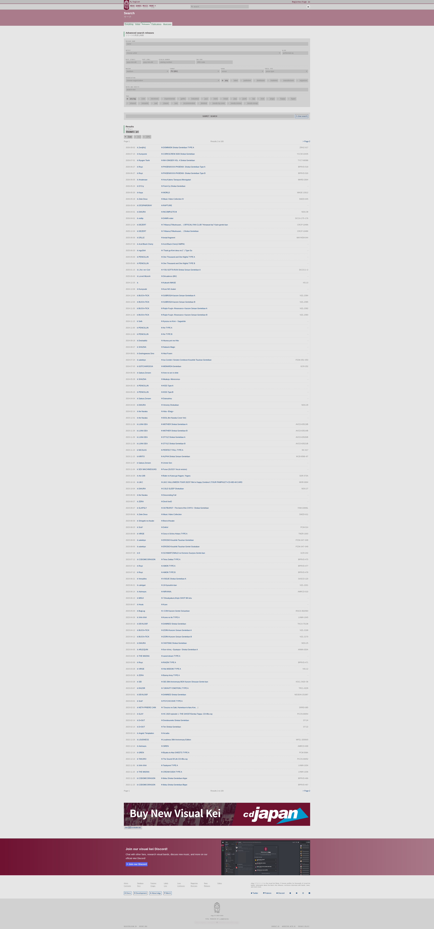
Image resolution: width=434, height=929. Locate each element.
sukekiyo (142, 360)
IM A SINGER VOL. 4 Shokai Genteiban (179, 160)
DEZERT (142, 225)
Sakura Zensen (145, 373)
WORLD (166, 193)
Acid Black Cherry (146, 244)
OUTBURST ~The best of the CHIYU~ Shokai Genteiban (186, 508)
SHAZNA (142, 347)
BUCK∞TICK (144, 296)
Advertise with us (288, 926)
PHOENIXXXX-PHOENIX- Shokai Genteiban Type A (184, 167)
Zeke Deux (143, 199)
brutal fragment (169, 238)
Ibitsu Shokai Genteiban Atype (175, 778)
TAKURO (142, 759)
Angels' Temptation (146, 733)
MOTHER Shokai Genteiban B (175, 431)
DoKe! (165, 527)
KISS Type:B (168, 392)
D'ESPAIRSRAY (145, 205)
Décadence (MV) (170, 276)
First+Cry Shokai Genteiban (174, 186)
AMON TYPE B (169, 572)
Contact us (275, 926)
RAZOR (142, 688)
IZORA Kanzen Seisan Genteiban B (177, 637)
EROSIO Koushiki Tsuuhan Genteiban (178, 540)
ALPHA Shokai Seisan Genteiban (176, 456)
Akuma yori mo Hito (171, 341)
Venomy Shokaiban (171, 405)
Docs (128, 893)
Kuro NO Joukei (169, 289)
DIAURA (142, 212)
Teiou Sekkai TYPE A (171, 559)
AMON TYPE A (169, 566)
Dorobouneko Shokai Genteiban (176, 720)
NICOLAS (143, 450)
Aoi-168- (142, 476)
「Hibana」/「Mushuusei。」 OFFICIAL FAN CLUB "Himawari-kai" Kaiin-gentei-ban (195, 225)
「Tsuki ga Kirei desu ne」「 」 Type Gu (177, 250)
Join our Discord (138, 864)
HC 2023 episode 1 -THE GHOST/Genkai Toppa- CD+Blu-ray (187, 714)
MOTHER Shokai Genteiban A (175, 424)
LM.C (141, 482)
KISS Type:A (168, 386)
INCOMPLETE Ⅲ (170, 212)
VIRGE (141, 534)
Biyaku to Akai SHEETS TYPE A (176, 753)
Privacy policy (303, 926)
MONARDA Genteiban (172, 366)
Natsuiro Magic (169, 347)
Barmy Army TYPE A (171, 675)
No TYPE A (167, 328)
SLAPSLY (143, 508)
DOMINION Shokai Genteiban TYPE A (178, 147)
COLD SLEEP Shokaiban (173, 489)
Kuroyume (143, 154)
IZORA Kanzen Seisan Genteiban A (177, 630)
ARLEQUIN (143, 650)
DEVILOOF (143, 624)
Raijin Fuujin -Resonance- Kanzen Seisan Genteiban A (185, 308)
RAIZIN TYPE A (169, 662)
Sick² (141, 527)
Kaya (141, 193)
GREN (141, 753)
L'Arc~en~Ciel (144, 270)
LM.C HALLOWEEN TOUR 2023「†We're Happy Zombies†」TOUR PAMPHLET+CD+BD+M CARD (202, 482)
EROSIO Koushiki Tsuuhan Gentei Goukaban (181, 547)
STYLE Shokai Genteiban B (174, 444)
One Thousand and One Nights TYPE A (179, 257)
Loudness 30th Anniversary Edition (177, 740)
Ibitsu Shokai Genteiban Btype (175, 785)
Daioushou (167, 399)
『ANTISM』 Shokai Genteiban (175, 643)
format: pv (132, 131)
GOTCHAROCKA (146, 366)
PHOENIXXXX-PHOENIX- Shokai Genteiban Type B (184, 173)
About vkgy (156, 893)
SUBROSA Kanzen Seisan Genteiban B (179, 302)
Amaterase (143, 180)
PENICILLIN (144, 257)
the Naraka (143, 411)
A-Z (139, 137)
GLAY (141, 714)
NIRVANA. (167, 592)
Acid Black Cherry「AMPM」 (174, 244)
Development (141, 893)
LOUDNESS (144, 740)
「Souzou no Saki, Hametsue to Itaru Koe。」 (180, 707)
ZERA (141, 501)
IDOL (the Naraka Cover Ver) (174, 418)
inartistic (225, 919)
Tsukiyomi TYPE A (170, 765)
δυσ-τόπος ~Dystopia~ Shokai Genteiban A (180, 650)
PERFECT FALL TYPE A (173, 450)
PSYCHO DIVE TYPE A (173, 701)
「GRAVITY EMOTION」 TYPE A (176, 688)
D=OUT (142, 720)
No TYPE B (167, 334)
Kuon (165, 604)
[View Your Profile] (308, 6)
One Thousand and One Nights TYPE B (179, 263)
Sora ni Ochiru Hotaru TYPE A (175, 534)
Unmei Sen (167, 463)
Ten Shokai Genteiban (172, 727)
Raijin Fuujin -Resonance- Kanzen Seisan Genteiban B (185, 315)
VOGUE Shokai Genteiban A (174, 579)
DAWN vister (168, 218)
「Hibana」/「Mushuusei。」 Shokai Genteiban (181, 231)
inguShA (142, 250)
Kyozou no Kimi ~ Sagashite (174, 321)
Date (130, 137)
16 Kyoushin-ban (170, 585)
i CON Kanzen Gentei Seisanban (176, 611)
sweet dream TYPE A (171, 656)
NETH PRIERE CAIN (147, 707)
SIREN (166, 746)
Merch (168, 893)
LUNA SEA (143, 424)
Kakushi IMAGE (169, 283)
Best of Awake (169, 521)
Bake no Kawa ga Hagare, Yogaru (176, 476)
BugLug (142, 611)
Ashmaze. (143, 592)
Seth (140, 321)
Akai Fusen (167, 353)
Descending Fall (169, 495)
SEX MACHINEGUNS (148, 469)
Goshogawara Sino (146, 353)
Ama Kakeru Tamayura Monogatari (177, 180)
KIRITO (142, 456)
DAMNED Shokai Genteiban (174, 624)
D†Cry (141, 186)
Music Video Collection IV (173, 199)
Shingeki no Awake (146, 521)
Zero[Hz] (142, 147)
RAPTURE (167, 205)
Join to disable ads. (133, 827)
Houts (141, 604)
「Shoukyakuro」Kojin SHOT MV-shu (177, 598)
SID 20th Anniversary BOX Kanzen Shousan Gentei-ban (185, 682)
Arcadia (166, 733)
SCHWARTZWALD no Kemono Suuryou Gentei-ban (184, 553)
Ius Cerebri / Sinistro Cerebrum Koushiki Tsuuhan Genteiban (187, 360)
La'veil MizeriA (144, 276)
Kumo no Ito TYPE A (171, 617)
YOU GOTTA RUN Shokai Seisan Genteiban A (182, 270)
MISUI (141, 598)
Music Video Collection (172, 514)
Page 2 (307, 141)
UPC (148, 137)
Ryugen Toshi (144, 160)
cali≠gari (142, 585)
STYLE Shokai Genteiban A (174, 437)
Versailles (143, 579)
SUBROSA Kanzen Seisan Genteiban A (179, 296)
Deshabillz (143, 341)
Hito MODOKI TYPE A (172, 669)
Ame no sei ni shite (170, 373)
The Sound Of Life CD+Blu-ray (175, 759)
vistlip (141, 218)
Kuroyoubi (143, 289)
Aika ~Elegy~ (168, 411)
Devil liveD (167, 501)
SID (140, 682)
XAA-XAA (143, 617)
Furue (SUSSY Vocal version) (175, 469)
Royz (141, 167)
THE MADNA (144, 656)
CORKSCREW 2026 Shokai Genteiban (179, 154)
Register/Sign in (130, 926)
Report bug (143, 926)
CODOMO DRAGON (147, 559)
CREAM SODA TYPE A (172, 772)
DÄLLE (142, 238)
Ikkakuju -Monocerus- (171, 379)
